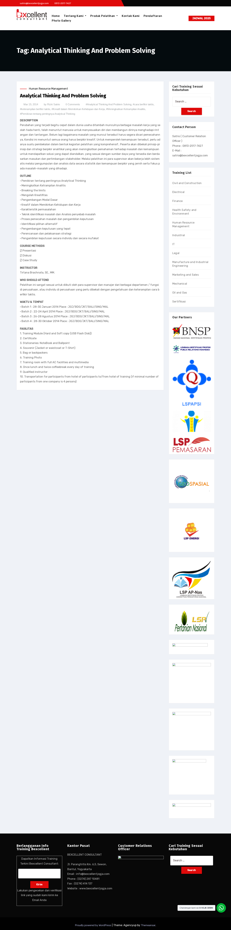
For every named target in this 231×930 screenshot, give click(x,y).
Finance (177, 201)
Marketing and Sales (185, 274)
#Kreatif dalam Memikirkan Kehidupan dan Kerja (78, 109)
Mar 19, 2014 (31, 104)
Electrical (178, 192)
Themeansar (148, 925)
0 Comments (73, 104)
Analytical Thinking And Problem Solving (63, 96)
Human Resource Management (48, 88)
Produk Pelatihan (103, 16)
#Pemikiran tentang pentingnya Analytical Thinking (47, 113)
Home (56, 16)
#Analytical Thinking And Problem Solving (108, 104)
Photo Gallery (61, 20)
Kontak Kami (131, 16)
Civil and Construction (187, 183)
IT (173, 244)
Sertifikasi (179, 301)
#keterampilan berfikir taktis (35, 109)
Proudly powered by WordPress (93, 925)
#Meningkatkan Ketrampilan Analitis (125, 109)
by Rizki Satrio (52, 104)
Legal (175, 253)
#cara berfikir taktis (143, 104)
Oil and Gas (179, 292)
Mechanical (179, 283)
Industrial (178, 235)
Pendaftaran (153, 16)
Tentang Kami (74, 16)
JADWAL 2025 (201, 18)
